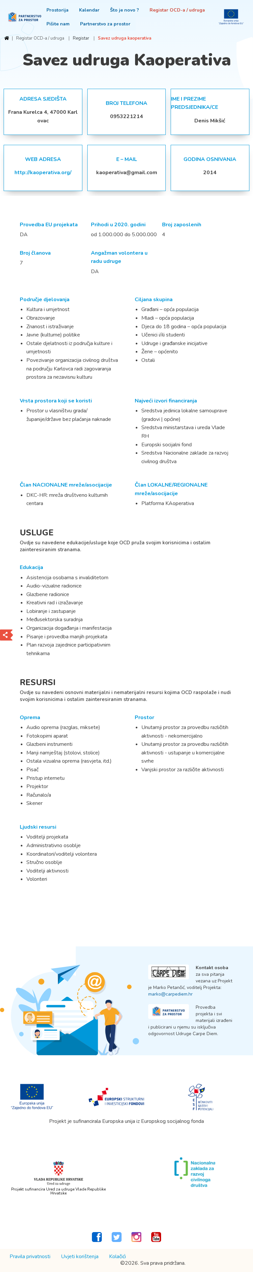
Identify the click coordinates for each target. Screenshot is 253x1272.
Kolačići (117, 1256)
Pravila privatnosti (30, 1256)
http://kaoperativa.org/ (42, 172)
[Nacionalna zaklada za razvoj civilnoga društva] (194, 1172)
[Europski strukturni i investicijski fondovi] (116, 1097)
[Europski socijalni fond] (201, 1097)
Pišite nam (58, 24)
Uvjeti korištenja (79, 1256)
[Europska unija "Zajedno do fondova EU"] (32, 1097)
